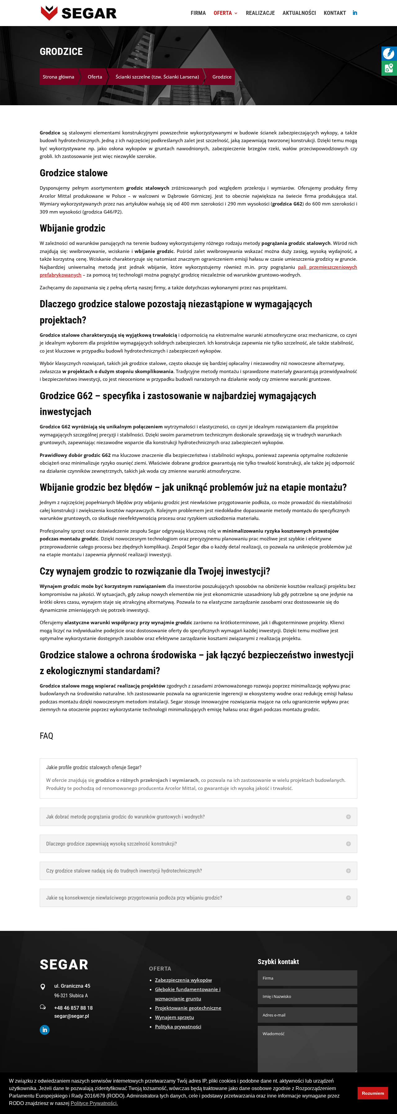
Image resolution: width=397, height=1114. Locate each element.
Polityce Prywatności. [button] (94, 1103)
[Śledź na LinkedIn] (45, 1030)
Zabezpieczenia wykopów (183, 980)
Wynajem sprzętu (174, 1017)
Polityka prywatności (178, 1026)
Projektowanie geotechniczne (188, 1008)
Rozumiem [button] (373, 1093)
